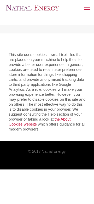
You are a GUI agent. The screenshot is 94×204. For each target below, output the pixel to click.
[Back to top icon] (83, 193)
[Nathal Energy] (32, 7)
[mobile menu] (87, 7)
